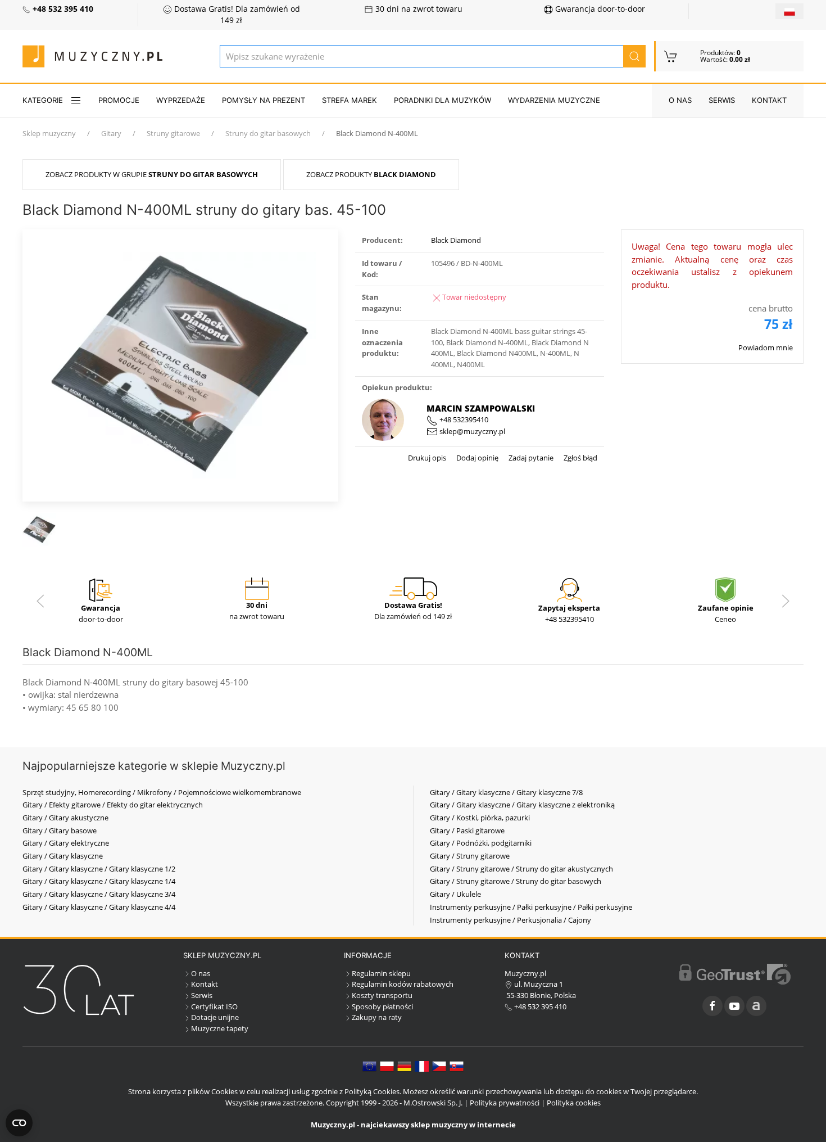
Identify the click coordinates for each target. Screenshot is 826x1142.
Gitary (111, 133)
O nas (680, 100)
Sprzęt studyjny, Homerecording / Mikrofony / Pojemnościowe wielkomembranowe (161, 792)
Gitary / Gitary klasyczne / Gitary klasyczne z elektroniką (522, 805)
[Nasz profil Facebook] (712, 1006)
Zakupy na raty (377, 1017)
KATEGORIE (42, 100)
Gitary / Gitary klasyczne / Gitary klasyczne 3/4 (98, 894)
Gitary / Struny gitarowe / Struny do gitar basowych (515, 881)
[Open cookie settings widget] (19, 1122)
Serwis (722, 100)
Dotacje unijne (215, 1017)
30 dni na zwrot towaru (417, 9)
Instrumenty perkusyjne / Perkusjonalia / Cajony (510, 920)
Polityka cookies (574, 1103)
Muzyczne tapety (219, 1028)
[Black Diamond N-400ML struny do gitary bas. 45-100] (180, 364)
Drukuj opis (427, 458)
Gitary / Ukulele (455, 894)
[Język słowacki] (457, 1065)
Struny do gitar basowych (268, 133)
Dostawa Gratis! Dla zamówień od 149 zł (236, 14)
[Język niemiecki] (404, 1065)
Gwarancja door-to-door (599, 9)
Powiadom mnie (765, 347)
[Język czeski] (439, 1065)
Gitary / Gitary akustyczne (65, 818)
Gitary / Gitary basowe (59, 830)
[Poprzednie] (40, 601)
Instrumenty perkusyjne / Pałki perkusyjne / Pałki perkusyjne (531, 907)
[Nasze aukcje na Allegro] (756, 1006)
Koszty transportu (382, 995)
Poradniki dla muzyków (442, 100)
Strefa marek (349, 100)
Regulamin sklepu (381, 973)
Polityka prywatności (504, 1103)
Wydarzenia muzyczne (554, 100)
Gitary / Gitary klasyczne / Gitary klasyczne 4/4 (98, 907)
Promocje (118, 100)
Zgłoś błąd (579, 458)
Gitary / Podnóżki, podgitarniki (481, 843)
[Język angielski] (369, 1065)
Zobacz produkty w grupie (152, 174)
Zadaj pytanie (530, 458)
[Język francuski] (422, 1065)
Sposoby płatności (382, 1006)
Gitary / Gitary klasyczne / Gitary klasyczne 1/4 (98, 881)
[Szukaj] (634, 56)
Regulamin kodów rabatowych (402, 984)
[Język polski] (387, 1065)
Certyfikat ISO (214, 1006)
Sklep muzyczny (49, 133)
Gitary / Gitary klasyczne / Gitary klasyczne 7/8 (506, 792)
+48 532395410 (463, 419)
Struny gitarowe (173, 133)
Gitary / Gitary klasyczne (62, 856)
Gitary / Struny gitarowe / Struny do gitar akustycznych (521, 869)
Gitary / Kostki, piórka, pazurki (480, 818)
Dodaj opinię (476, 458)
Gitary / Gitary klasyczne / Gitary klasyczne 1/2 (98, 869)
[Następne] (785, 601)
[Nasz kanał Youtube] (734, 1006)
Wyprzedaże (180, 100)
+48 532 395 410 (539, 1006)
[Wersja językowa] (789, 11)
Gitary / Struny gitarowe (470, 856)
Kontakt (769, 100)
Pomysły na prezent (263, 100)
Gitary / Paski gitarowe (467, 830)
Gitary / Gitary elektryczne (65, 843)
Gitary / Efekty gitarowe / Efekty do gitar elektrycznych (112, 805)
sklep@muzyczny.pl (471, 431)
